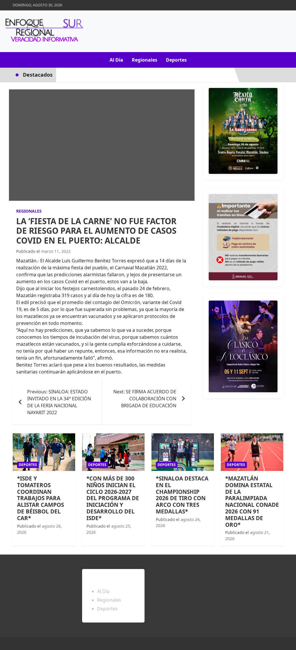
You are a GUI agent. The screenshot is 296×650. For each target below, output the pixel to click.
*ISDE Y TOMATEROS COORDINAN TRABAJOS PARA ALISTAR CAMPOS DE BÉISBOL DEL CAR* (40, 498)
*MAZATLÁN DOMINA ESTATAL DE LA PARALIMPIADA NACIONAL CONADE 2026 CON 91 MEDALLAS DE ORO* (252, 502)
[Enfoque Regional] (43, 31)
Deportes (176, 60)
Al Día (116, 60)
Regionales (144, 60)
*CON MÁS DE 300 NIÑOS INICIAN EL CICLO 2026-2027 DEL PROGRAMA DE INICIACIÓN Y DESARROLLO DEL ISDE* (112, 498)
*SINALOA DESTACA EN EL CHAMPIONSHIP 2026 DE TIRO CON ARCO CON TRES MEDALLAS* (182, 495)
